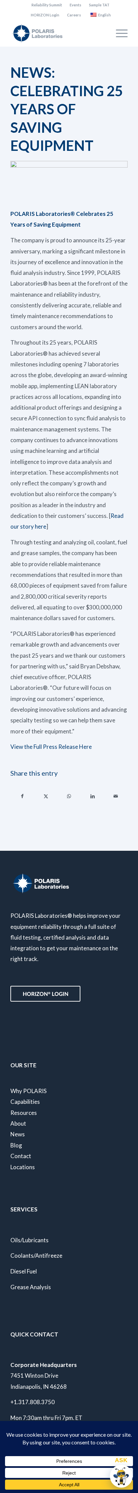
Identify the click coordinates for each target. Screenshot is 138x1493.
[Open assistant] (121, 1476)
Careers (74, 15)
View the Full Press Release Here (51, 746)
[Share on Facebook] (22, 796)
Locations (22, 1167)
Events (75, 5)
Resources (23, 1112)
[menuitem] (47, 5)
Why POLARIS (28, 1090)
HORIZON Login (45, 15)
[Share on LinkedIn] (92, 796)
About (18, 1123)
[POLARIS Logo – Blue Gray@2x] (57, 33)
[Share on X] (46, 796)
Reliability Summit (46, 5)
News (17, 1134)
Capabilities (25, 1101)
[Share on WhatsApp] (69, 796)
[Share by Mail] (115, 796)
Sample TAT (99, 5)
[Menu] (118, 33)
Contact (20, 1155)
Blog (16, 1145)
